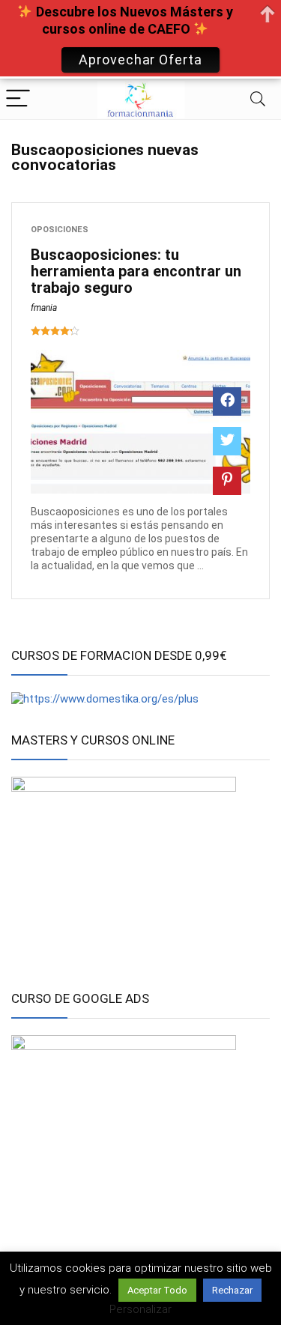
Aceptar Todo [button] (157, 1290)
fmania (44, 308)
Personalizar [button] (140, 1309)
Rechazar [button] (232, 1290)
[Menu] (18, 99)
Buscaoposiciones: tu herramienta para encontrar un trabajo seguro (136, 271)
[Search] (258, 99)
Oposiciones (59, 229)
